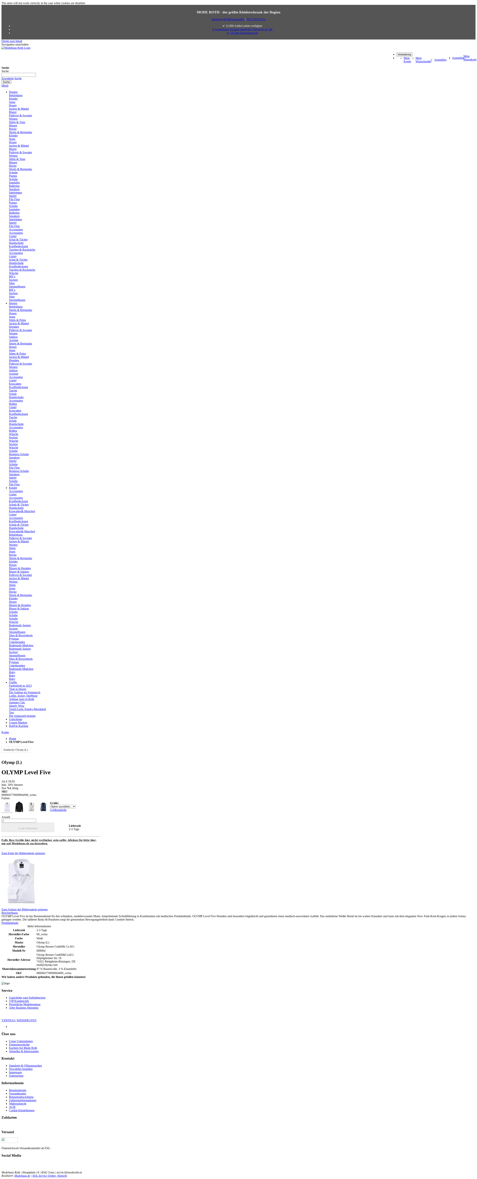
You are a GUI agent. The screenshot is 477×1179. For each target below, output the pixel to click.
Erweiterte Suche (11, 78)
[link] (404, 54)
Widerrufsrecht (17, 1103)
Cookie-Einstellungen (21, 1110)
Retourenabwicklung (21, 1096)
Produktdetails (9, 922)
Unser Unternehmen (21, 1041)
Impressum (15, 1072)
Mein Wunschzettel (423, 59)
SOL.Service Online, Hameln (49, 1175)
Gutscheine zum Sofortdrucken (27, 997)
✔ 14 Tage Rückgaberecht (242, 32)
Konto (5, 732)
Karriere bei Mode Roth (23, 1047)
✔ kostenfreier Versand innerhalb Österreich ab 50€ (242, 29)
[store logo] (15, 47)
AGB (12, 1107)
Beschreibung (9, 912)
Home (12, 738)
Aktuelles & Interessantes (24, 1051)
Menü (4, 85)
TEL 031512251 (256, 19)
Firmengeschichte (19, 1044)
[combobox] (18, 75)
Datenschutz (16, 1075)
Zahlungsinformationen (22, 1100)
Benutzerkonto (17, 1090)
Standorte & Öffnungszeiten (228, 19)
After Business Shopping (23, 1007)
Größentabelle (58, 810)
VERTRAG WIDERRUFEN (19, 1020)
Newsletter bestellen (21, 1069)
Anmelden (440, 59)
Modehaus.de (22, 1175)
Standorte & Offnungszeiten (25, 1065)
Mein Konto (407, 59)
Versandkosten (17, 1093)
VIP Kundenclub (19, 1001)
